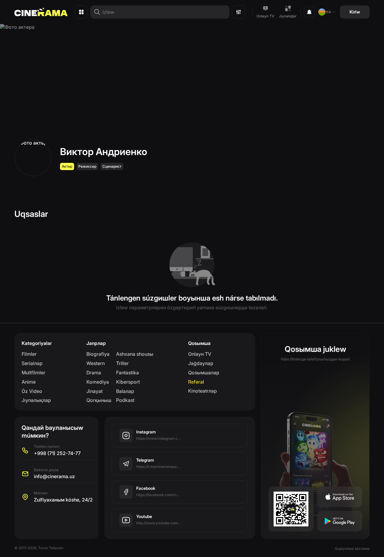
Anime (29, 382)
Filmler (29, 354)
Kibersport (128, 382)
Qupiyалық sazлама (352, 548)
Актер (67, 166)
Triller (122, 363)
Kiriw (355, 12)
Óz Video (32, 391)
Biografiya (98, 354)
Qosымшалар (203, 373)
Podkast (125, 400)
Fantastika (127, 373)
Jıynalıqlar (288, 16)
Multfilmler (33, 373)
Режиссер (87, 166)
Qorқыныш (98, 400)
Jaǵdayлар (200, 363)
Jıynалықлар (36, 400)
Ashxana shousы (134, 354)
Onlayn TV (265, 16)
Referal (196, 382)
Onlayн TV (199, 354)
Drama (93, 373)
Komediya (97, 382)
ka (328, 12)
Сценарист (112, 166)
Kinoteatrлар (202, 391)
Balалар (125, 391)
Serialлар (32, 363)
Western (95, 363)
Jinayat (94, 391)
